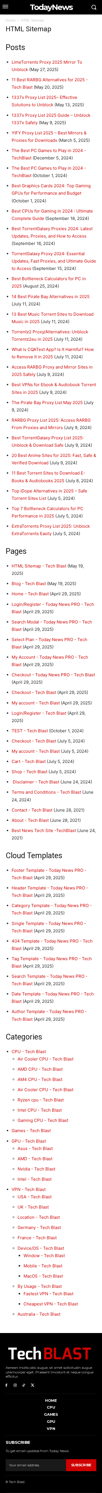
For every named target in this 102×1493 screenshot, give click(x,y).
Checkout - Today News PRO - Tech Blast (53, 674)
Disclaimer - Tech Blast (35, 782)
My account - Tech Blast (36, 703)
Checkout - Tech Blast (34, 692)
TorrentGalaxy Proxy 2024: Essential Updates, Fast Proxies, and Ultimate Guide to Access (54, 261)
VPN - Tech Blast (29, 1189)
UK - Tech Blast (33, 1207)
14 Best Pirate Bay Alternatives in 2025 (51, 296)
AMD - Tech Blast (35, 1158)
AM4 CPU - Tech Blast (40, 1079)
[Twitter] (32, 1385)
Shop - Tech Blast (29, 771)
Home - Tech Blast (30, 593)
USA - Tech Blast (35, 1196)
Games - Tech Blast (31, 1130)
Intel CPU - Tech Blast (40, 1110)
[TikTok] (24, 1385)
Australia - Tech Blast (39, 1314)
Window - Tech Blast (44, 1255)
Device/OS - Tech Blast (41, 1248)
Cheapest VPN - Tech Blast (51, 1304)
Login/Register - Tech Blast (39, 713)
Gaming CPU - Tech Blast (43, 1120)
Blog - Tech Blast (29, 583)
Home (11, 20)
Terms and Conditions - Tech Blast (46, 792)
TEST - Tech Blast (30, 730)
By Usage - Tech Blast (40, 1286)
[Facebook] (6, 1385)
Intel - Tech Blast (35, 1179)
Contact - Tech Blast (32, 810)
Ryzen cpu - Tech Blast (41, 1100)
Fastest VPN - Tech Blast (48, 1293)
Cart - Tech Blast (29, 761)
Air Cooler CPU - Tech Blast (45, 1059)
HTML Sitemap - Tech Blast (39, 566)
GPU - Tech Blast (29, 1141)
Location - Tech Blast (39, 1217)
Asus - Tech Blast (35, 1148)
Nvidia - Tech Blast (36, 1169)
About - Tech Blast (30, 820)
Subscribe (81, 1465)
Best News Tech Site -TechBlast (44, 830)
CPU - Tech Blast (29, 1051)
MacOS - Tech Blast (43, 1276)
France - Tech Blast (37, 1237)
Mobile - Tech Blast (43, 1266)
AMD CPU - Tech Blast (40, 1069)
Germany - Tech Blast (39, 1227)
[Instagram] (15, 1385)
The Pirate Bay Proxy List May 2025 (47, 402)
